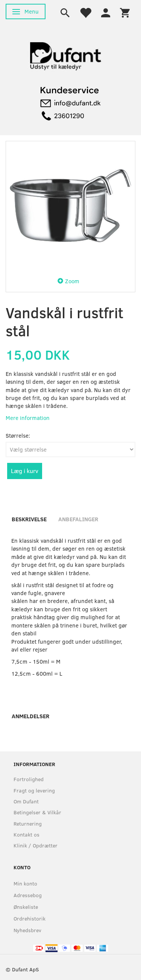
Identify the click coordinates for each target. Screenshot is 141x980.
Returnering (28, 823)
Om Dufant (26, 801)
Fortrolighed (29, 779)
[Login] (106, 12)
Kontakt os (26, 834)
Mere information (28, 417)
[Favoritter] (85, 12)
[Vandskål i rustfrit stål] (70, 206)
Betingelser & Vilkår (37, 812)
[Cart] (124, 12)
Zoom (72, 281)
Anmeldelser (30, 716)
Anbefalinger (78, 519)
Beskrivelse (29, 519)
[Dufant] (65, 54)
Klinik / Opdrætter (36, 845)
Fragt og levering (34, 790)
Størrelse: (18, 435)
